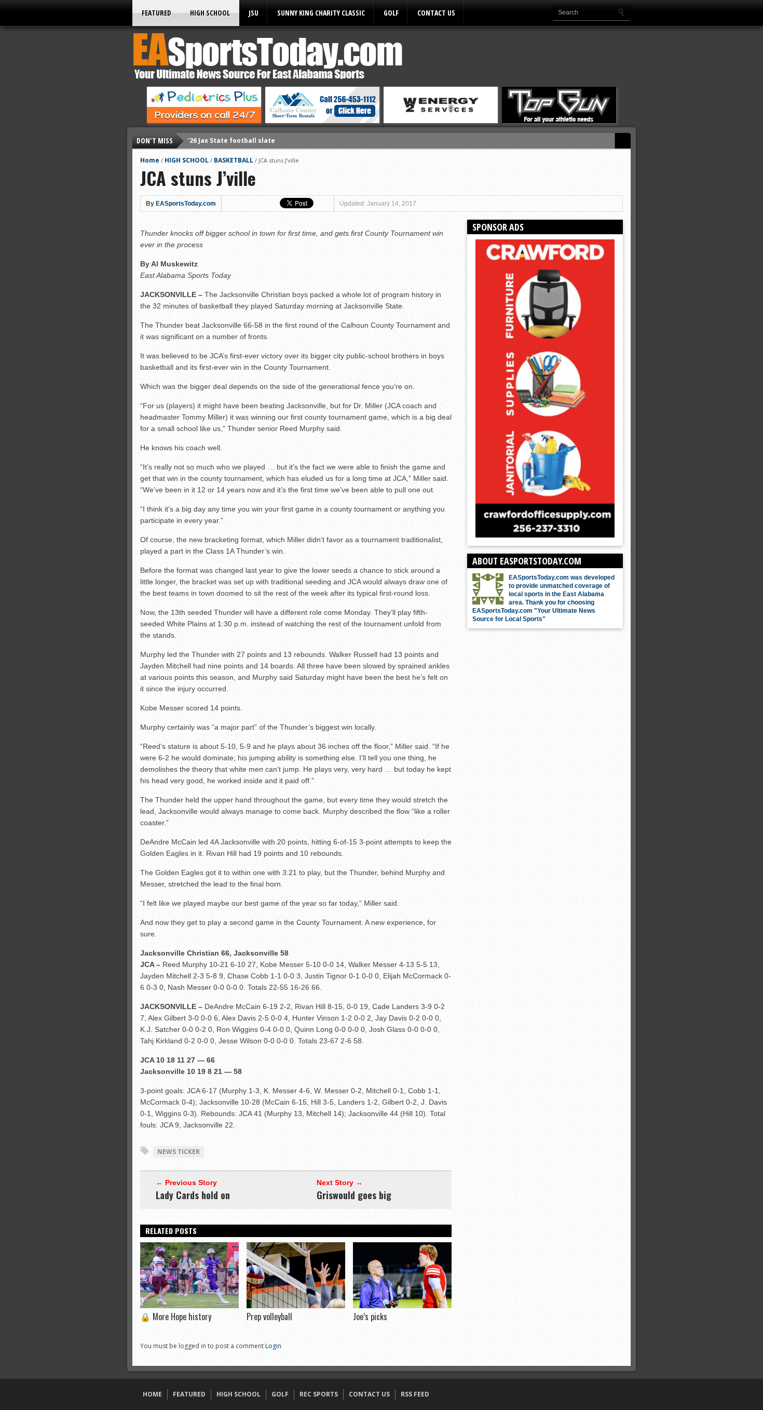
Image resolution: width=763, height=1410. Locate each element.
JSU (253, 13)
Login (273, 1345)
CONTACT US (436, 13)
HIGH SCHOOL (210, 13)
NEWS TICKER (178, 1151)
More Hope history (175, 1316)
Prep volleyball (269, 1316)
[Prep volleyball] (296, 1305)
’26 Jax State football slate (231, 140)
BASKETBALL (233, 160)
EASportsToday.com (186, 203)
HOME (152, 1394)
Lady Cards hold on (193, 1195)
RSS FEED (415, 1394)
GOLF (391, 13)
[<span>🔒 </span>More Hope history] (189, 1305)
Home (149, 160)
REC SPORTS (318, 1394)
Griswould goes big (354, 1195)
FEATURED (156, 13)
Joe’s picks (370, 1316)
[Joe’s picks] (402, 1305)
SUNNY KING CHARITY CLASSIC (321, 13)
